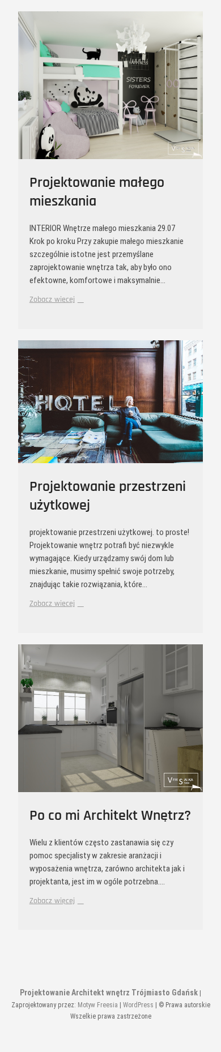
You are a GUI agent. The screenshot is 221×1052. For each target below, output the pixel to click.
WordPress (138, 1005)
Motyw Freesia (98, 1005)
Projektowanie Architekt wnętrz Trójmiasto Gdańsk (109, 992)
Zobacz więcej (55, 299)
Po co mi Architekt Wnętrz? (110, 815)
